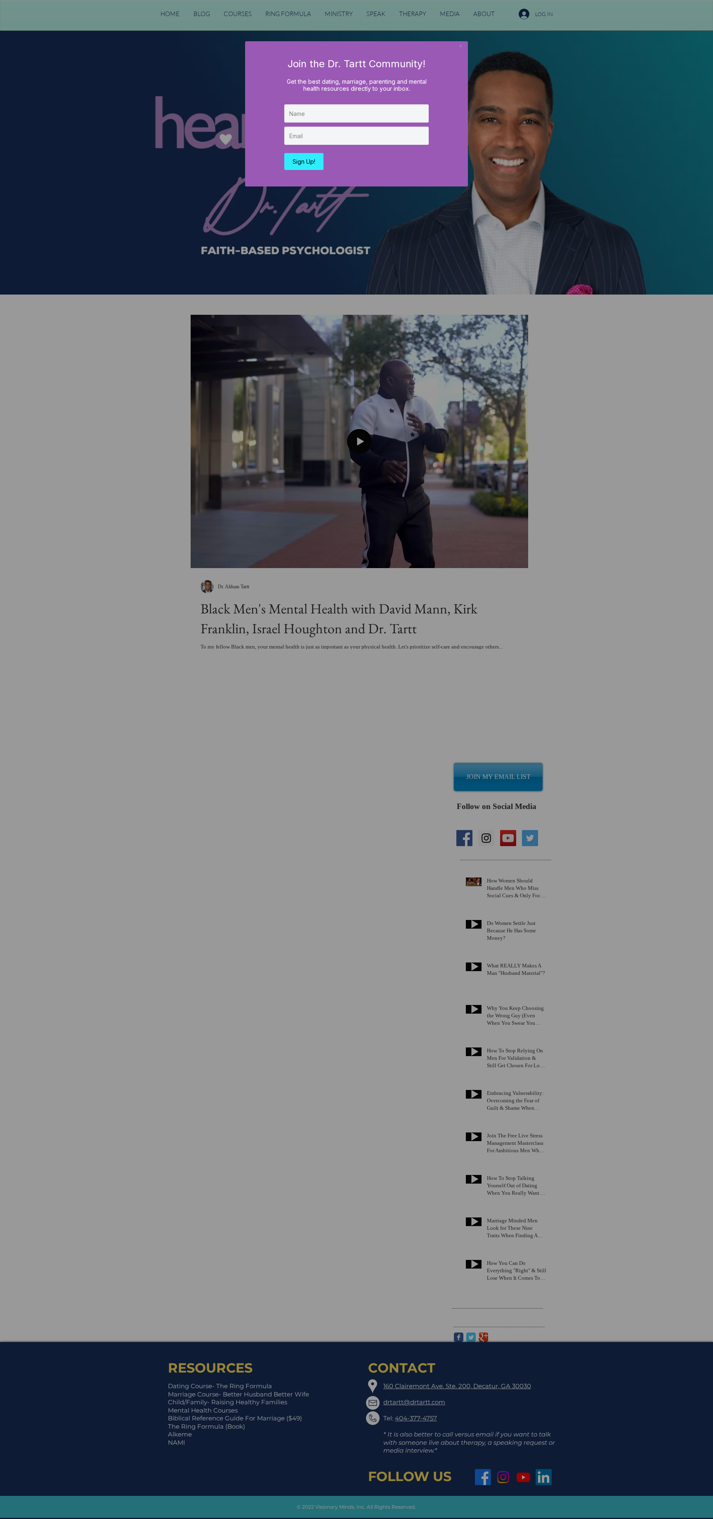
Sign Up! (304, 161)
